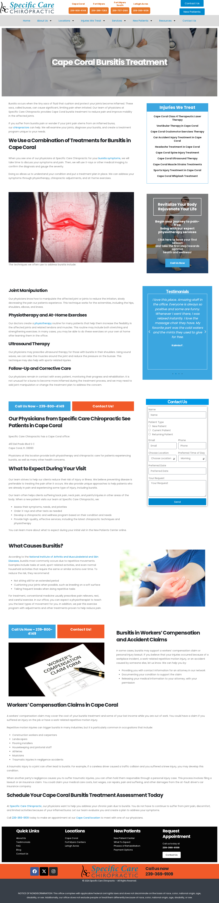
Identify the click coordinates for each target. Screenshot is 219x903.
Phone (182, 440)
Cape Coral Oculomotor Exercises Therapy (177, 131)
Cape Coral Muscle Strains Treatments (177, 164)
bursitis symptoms (109, 158)
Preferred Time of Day (191, 453)
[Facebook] (34, 871)
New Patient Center (124, 838)
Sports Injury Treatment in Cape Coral (177, 170)
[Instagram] (53, 871)
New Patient (159, 426)
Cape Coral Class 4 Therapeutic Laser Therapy (177, 118)
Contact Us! (103, 406)
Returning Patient (162, 434)
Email (152, 440)
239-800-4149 (78, 10)
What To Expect (122, 842)
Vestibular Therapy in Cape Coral (177, 125)
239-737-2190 (120, 10)
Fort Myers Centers (75, 842)
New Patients (140, 20)
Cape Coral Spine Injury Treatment (177, 152)
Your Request (156, 478)
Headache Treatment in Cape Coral (177, 147)
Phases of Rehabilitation (127, 845)
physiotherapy (43, 323)
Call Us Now (177, 263)
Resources (165, 20)
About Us (42, 20)
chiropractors (21, 127)
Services (117, 20)
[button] (149, 331)
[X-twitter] (44, 871)
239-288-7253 (99, 10)
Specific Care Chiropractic (26, 806)
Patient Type (156, 422)
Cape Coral (71, 838)
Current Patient (161, 430)
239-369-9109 (141, 10)
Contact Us (189, 20)
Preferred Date (157, 465)
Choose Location (159, 453)
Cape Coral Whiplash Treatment (177, 176)
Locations (64, 20)
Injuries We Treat (91, 20)
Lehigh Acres (72, 845)
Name (152, 409)
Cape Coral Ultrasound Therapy (177, 158)
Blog (18, 849)
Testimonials (23, 842)
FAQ (18, 845)
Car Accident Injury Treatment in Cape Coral (177, 139)
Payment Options (123, 849)
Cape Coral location (88, 817)
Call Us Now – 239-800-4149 (39, 406)
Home (26, 20)
